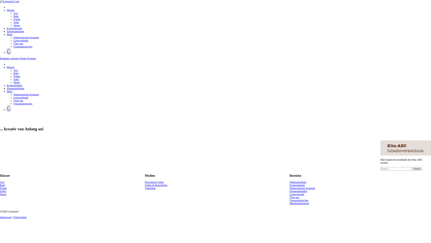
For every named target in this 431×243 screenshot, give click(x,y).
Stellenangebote (298, 182)
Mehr (9, 34)
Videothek (150, 188)
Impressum (6, 217)
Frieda (16, 19)
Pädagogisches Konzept (26, 37)
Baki (16, 16)
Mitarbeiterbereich (299, 203)
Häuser (10, 10)
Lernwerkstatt (20, 40)
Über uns (18, 43)
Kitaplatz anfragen (10, 58)
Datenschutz (20, 217)
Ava (15, 13)
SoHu (3, 191)
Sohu (16, 22)
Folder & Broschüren (156, 185)
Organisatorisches (22, 46)
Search (417, 169)
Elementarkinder (15, 31)
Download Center (154, 182)
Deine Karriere (28, 58)
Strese (16, 25)
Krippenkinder (14, 28)
